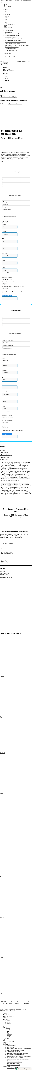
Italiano (8, 1022)
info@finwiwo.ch (8, 553)
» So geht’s (3, 450)
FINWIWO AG (9, 1003)
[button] (15, 521)
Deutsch (5, 1019)
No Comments (18, 104)
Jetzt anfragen (6, 1017)
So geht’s (5, 1013)
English (9, 1020)
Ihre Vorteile (6, 1015)
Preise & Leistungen (8, 1016)
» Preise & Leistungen (6, 455)
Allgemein (11, 104)
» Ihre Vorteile (4, 452)
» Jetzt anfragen (4, 459)
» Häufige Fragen (4, 457)
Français (9, 1023)
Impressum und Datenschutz (21, 1003)
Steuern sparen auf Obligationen (13, 100)
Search (5, 63)
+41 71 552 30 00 (7, 552)
